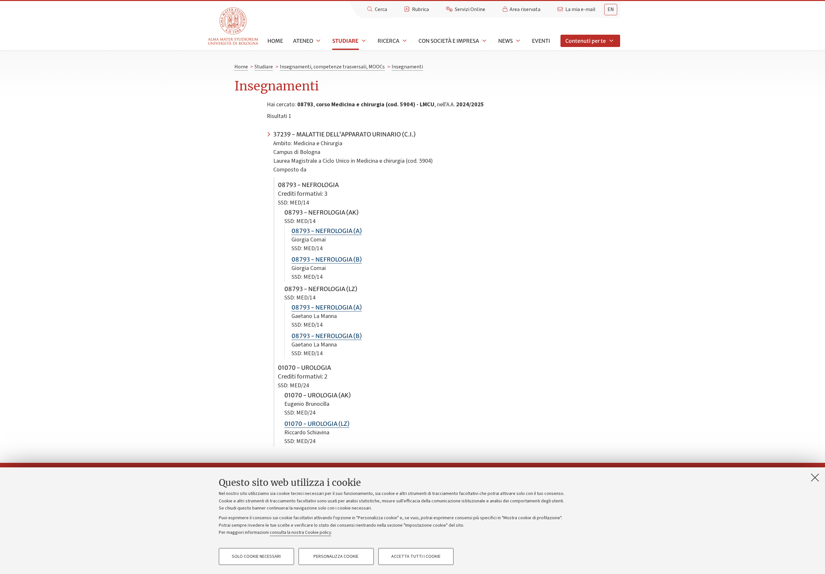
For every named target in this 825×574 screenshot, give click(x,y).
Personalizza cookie (336, 556)
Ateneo (303, 41)
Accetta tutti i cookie (416, 556)
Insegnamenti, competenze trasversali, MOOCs (332, 66)
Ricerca (388, 41)
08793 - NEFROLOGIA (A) (326, 231)
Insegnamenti (407, 66)
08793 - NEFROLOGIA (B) (326, 259)
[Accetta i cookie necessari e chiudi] (815, 477)
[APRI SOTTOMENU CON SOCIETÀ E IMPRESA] (483, 41)
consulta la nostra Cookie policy (300, 532)
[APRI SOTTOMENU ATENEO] (317, 41)
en (610, 9)
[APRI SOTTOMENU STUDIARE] (363, 41)
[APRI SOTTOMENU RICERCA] (403, 41)
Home (275, 41)
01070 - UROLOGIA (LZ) (316, 424)
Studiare (345, 41)
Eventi (541, 41)
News (505, 41)
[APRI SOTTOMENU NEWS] (517, 41)
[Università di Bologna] (233, 26)
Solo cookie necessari (256, 556)
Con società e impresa (448, 41)
